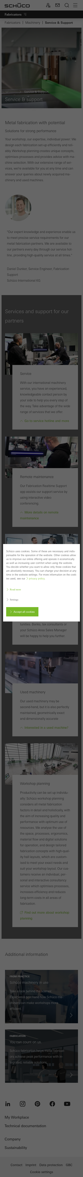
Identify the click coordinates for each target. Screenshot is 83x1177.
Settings (14, 599)
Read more (15, 589)
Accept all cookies (24, 611)
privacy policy (37, 578)
